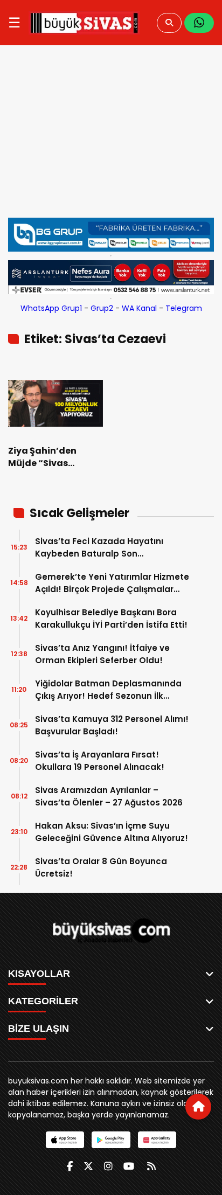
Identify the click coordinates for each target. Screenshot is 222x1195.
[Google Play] (111, 1139)
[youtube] (128, 1166)
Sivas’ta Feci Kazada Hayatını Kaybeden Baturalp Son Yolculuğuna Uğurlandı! (99, 548)
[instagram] (108, 1166)
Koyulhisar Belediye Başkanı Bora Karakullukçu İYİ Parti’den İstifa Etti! (111, 618)
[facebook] (70, 1166)
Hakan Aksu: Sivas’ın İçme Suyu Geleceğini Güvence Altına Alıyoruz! (111, 832)
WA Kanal (139, 308)
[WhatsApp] (199, 23)
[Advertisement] (111, 136)
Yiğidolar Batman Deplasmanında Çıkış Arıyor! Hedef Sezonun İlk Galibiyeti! (108, 690)
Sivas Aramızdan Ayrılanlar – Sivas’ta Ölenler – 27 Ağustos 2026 (109, 796)
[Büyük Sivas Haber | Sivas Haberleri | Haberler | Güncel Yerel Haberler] (84, 22)
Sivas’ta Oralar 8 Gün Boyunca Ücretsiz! (101, 867)
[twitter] (88, 1166)
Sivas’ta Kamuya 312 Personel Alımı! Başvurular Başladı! (112, 725)
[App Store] (65, 1139)
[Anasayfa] (198, 1107)
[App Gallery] (157, 1139)
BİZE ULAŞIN (38, 1028)
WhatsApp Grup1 (51, 308)
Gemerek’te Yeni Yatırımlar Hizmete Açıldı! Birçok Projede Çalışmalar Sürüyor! (112, 583)
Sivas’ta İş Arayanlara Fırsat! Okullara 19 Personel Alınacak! (99, 761)
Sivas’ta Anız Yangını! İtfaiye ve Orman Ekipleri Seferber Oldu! (102, 654)
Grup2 (102, 308)
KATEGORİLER (43, 1001)
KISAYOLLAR (39, 973)
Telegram (183, 308)
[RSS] (151, 1166)
